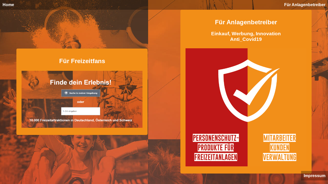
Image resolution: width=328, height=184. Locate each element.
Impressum (314, 176)
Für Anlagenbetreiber (304, 5)
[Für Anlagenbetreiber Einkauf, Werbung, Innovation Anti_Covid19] (246, 167)
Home (8, 5)
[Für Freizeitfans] (82, 128)
